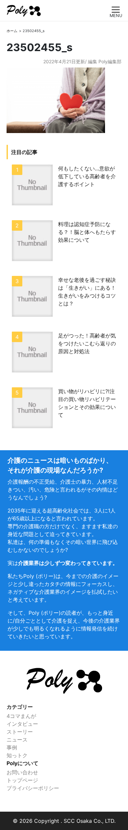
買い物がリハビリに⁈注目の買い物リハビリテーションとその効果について (87, 403)
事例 (12, 747)
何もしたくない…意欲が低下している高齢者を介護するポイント (87, 176)
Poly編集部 (109, 61)
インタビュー (22, 724)
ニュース (17, 739)
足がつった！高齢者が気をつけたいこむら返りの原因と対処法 (87, 343)
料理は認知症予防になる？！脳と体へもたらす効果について (87, 232)
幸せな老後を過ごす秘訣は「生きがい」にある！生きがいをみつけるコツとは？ (87, 292)
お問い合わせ (22, 772)
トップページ (22, 780)
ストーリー (20, 731)
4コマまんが (21, 716)
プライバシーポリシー (33, 788)
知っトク (17, 755)
